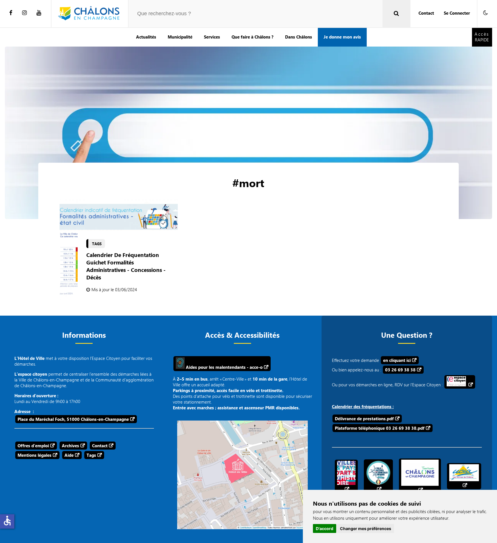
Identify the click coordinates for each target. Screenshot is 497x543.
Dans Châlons (298, 37)
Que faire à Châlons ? (253, 37)
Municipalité (180, 37)
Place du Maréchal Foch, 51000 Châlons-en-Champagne (73, 419)
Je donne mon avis (342, 37)
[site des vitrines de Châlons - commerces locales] (464, 476)
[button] (485, 13)
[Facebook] (10, 13)
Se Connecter (457, 13)
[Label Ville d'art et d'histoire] (346, 476)
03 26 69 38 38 (400, 370)
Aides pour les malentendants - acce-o (224, 367)
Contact (426, 13)
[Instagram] (24, 13)
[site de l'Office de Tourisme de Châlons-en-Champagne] (420, 476)
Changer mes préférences (365, 528)
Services (212, 37)
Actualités (146, 37)
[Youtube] (39, 13)
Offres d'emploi (33, 445)
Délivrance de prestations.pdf (364, 418)
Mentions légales (34, 455)
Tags (91, 455)
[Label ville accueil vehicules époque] (378, 476)
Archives (70, 445)
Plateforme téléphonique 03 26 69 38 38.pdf (380, 428)
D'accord (324, 528)
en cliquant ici (397, 360)
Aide (69, 455)
